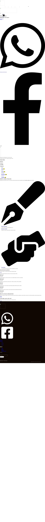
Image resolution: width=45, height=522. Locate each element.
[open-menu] (28, 6)
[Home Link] (8, 12)
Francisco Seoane (5, 360)
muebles (1, 272)
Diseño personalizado (4, 226)
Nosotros (1, 296)
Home (1, 340)
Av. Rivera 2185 (1, 309)
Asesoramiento (3, 267)
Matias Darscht (1, 360)
